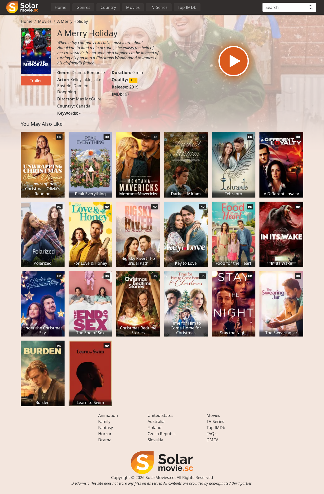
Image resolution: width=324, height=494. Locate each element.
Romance (96, 72)
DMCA (212, 440)
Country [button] (108, 7)
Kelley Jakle (80, 79)
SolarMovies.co (160, 477)
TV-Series (159, 7)
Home (60, 7)
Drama (78, 72)
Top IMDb (187, 7)
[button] (233, 61)
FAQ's (212, 433)
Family (104, 421)
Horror (105, 433)
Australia (156, 421)
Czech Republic (162, 433)
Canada (83, 106)
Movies (133, 7)
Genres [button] (83, 7)
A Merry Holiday (72, 21)
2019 (133, 87)
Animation (108, 415)
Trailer (36, 80)
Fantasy (105, 427)
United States (160, 415)
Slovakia (155, 440)
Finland (154, 427)
